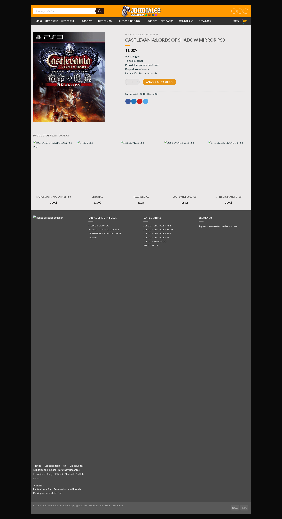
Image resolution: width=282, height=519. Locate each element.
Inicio (38, 21)
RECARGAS (205, 21)
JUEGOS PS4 (67, 21)
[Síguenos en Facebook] (234, 11)
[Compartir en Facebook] (128, 101)
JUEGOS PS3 (51, 21)
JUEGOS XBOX (105, 21)
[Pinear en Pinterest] (139, 101)
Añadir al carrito (159, 81)
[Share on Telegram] (145, 101)
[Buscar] (100, 11)
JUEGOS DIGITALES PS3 (147, 34)
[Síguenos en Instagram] (240, 11)
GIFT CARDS (166, 21)
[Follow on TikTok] (245, 11)
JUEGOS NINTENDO (129, 21)
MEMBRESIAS (186, 21)
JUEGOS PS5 (85, 21)
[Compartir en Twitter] (134, 101)
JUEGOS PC (151, 21)
